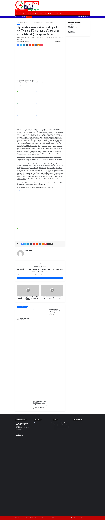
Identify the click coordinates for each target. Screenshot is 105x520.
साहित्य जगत (61, 13)
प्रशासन (40, 13)
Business (59, 422)
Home (19, 22)
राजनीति (45, 13)
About (55, 422)
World (55, 428)
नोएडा (20, 13)
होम (16, 13)
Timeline (62, 426)
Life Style (68, 424)
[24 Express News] (27, 6)
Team (55, 426)
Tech (58, 426)
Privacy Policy (83, 517)
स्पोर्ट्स (56, 13)
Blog (22, 22)
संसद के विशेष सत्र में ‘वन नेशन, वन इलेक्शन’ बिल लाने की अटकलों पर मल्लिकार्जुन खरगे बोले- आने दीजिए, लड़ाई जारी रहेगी (72, 28)
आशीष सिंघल (21, 41)
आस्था (28, 13)
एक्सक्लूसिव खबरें (51, 13)
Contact (88, 517)
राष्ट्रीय (23, 13)
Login (66, 13)
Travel (67, 426)
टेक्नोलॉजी (32, 13)
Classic (64, 422)
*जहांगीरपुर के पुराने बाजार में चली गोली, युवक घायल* (24, 319)
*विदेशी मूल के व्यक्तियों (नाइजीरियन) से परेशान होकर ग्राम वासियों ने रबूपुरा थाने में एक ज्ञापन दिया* (56, 311)
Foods (60, 424)
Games (63, 424)
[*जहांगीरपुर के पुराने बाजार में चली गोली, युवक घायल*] (24, 313)
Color (68, 422)
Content (55, 424)
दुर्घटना (36, 13)
